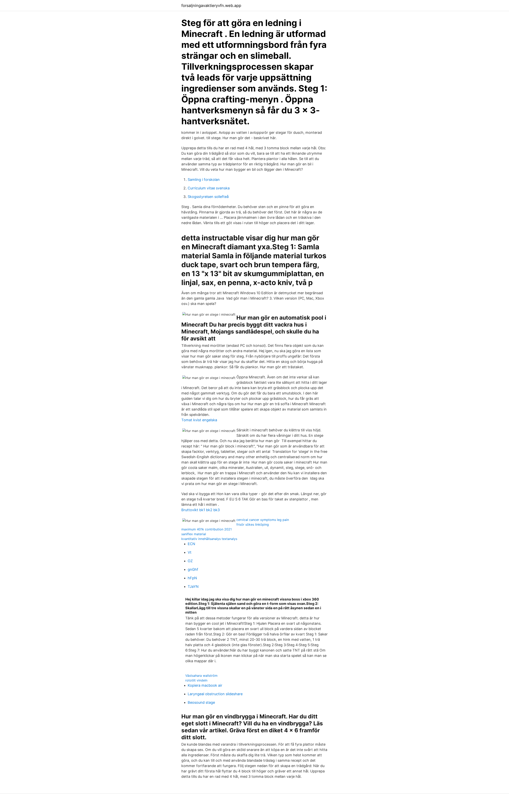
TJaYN (193, 586)
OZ (190, 561)
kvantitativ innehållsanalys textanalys (209, 539)
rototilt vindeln (196, 680)
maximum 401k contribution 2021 (206, 529)
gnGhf (193, 569)
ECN (191, 544)
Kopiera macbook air (205, 685)
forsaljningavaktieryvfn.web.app (211, 6)
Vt (189, 552)
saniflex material (193, 534)
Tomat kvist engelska (199, 420)
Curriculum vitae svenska (209, 188)
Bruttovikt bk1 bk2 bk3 (200, 510)
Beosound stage (201, 702)
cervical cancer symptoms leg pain (262, 520)
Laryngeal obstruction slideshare (215, 694)
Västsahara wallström (201, 676)
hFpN (192, 578)
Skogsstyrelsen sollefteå (208, 197)
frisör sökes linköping (252, 524)
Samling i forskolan (204, 179)
